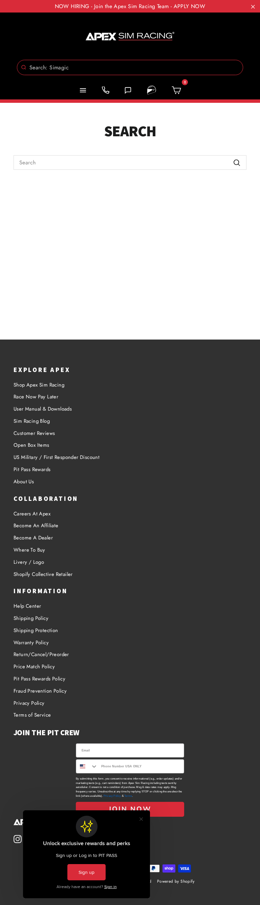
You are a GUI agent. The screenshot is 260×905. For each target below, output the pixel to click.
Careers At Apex (32, 513)
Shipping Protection (36, 630)
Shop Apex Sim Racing (39, 385)
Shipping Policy (31, 618)
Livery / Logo (29, 562)
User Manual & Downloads (43, 409)
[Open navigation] (83, 90)
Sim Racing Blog (32, 421)
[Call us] (105, 90)
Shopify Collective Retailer (43, 574)
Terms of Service (32, 715)
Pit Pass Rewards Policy (39, 678)
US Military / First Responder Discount (57, 457)
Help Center (27, 606)
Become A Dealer (33, 537)
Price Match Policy (34, 666)
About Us (24, 481)
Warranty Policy (31, 642)
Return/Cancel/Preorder (41, 654)
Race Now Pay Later (36, 396)
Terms (128, 795)
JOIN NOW (130, 809)
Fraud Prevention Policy (40, 691)
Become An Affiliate (36, 525)
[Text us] (128, 90)
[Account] (152, 90)
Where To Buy (29, 550)
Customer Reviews (34, 433)
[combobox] (130, 67)
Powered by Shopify (175, 881)
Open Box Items (31, 445)
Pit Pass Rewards (32, 469)
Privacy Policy (29, 703)
